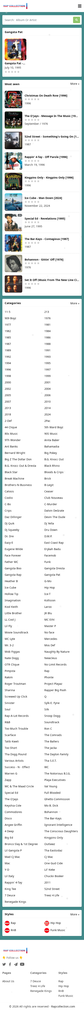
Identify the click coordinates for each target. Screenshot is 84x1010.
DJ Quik (9, 523)
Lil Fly (8, 626)
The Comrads (53, 735)
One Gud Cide (53, 863)
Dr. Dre (9, 536)
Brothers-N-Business (18, 485)
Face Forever (13, 555)
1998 (8, 376)
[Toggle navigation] (80, 6)
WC (46, 767)
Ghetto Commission (57, 799)
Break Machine (14, 478)
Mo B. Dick (51, 805)
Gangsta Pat (52, 575)
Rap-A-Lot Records (17, 716)
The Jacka (50, 748)
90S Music (51, 433)
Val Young (50, 786)
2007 (8, 401)
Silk (46, 709)
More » (74, 83)
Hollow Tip (11, 594)
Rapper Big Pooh (55, 690)
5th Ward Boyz (53, 427)
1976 (47, 318)
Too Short (11, 748)
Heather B (11, 581)
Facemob (50, 555)
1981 (47, 324)
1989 (8, 350)
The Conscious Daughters (61, 831)
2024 (47, 414)
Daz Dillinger (13, 517)
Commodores (13, 812)
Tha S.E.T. (50, 760)
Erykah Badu (52, 549)
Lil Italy (9, 876)
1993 (47, 356)
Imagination (13, 600)
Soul (7, 709)
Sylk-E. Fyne (52, 703)
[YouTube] (21, 963)
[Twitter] (4, 963)
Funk (47, 562)
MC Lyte (10, 639)
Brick (47, 478)
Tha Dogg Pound (16, 754)
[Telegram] (15, 963)
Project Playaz (53, 684)
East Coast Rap (54, 542)
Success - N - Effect (17, 767)
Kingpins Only (53, 837)
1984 (47, 331)
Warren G (11, 773)
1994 (8, 363)
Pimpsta (10, 671)
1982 (8, 331)
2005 (8, 395)
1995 (47, 363)
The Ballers (51, 741)
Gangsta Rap (13, 575)
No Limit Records (55, 664)
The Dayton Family (56, 754)
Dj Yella (49, 523)
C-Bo (8, 504)
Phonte (49, 677)
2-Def (8, 421)
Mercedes (50, 639)
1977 (8, 324)
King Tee (10, 889)
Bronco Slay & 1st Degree (21, 844)
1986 (47, 337)
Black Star (11, 472)
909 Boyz (10, 318)
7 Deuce (10, 895)
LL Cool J (10, 619)
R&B (7, 722)
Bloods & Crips (53, 472)
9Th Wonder (13, 440)
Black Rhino (52, 465)
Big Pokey (50, 453)
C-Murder (50, 504)
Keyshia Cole (13, 805)
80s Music (11, 433)
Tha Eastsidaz (53, 850)
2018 (8, 414)
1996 (8, 369)
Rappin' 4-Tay (13, 882)
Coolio (9, 498)
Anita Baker (51, 440)
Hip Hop (49, 587)
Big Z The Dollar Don (18, 459)
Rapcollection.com (63, 1006)
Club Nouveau (53, 498)
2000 (8, 382)
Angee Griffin (13, 825)
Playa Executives (55, 780)
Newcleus (50, 658)
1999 (47, 376)
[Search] (76, 20)
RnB (13, 930)
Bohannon (51, 812)
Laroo (48, 607)
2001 (47, 382)
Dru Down (50, 530)
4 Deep (9, 831)
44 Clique (11, 427)
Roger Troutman (15, 684)
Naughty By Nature (57, 651)
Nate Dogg (12, 658)
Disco (8, 818)
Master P (50, 626)
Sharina (10, 690)
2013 (8, 408)
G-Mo (47, 581)
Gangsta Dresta (54, 568)
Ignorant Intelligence (58, 825)
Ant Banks (11, 446)
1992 (8, 356)
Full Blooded (52, 793)
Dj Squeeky (12, 530)
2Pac (47, 421)
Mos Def (49, 645)
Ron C (48, 728)
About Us (8, 981)
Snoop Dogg (52, 716)
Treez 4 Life (51, 895)
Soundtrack (51, 722)
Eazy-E (9, 542)
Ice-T (47, 594)
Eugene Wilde (14, 549)
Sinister (10, 703)
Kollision (49, 600)
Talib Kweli (12, 741)
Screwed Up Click (16, 696)
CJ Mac (48, 857)
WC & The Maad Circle (19, 786)
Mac (7, 863)
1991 (47, 350)
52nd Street (52, 889)
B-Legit (49, 485)
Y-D (7, 869)
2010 (47, 401)
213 (46, 312)
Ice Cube (10, 587)
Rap (46, 671)
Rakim (9, 677)
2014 (47, 408)
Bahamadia (51, 446)
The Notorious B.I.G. (57, 773)
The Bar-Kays (53, 818)
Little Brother (13, 613)
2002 (8, 389)
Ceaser (48, 491)
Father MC (11, 562)
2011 (47, 882)
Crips (8, 510)
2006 (47, 395)
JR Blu (48, 613)
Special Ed (11, 793)
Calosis (9, 491)
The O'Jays (11, 799)
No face (49, 632)
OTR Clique (12, 664)
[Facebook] (9, 963)
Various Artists (14, 760)
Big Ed (9, 837)
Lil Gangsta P (13, 850)
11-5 (7, 312)
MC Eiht (49, 619)
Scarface (10, 735)
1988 (47, 344)
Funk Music (57, 930)
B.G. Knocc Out (54, 459)
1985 (8, 337)
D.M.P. (48, 536)
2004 (47, 389)
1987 (8, 344)
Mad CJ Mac (12, 857)
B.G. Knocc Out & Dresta (20, 465)
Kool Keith (11, 607)
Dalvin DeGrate (54, 510)
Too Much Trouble (16, 728)
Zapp (8, 780)
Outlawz (49, 844)
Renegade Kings (15, 902)
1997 (47, 369)
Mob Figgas (12, 651)
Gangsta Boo (13, 568)
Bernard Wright (15, 453)
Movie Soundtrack (16, 632)
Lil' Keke (49, 869)
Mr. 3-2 (9, 645)
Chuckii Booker (54, 876)
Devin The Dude (54, 517)
